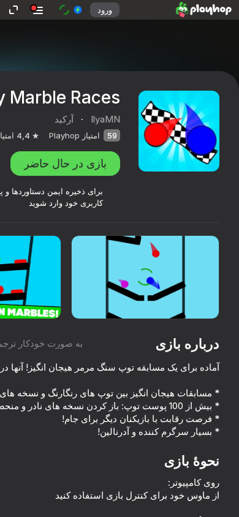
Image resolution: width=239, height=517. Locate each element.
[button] (70, 9)
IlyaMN (105, 119)
